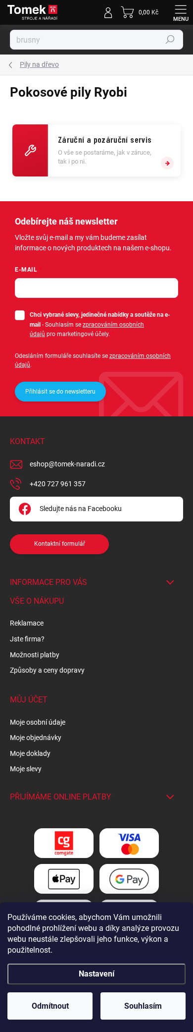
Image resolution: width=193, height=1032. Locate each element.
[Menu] (180, 12)
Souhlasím (143, 1006)
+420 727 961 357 (58, 484)
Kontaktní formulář (59, 543)
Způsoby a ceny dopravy (47, 670)
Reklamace (27, 623)
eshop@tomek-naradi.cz (67, 464)
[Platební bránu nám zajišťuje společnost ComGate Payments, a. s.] (64, 843)
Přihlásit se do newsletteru (60, 391)
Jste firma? (27, 639)
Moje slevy (26, 769)
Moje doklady (30, 753)
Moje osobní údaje (37, 722)
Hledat (170, 39)
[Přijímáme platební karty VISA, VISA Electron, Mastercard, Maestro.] (129, 843)
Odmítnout (50, 1006)
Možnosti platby (34, 655)
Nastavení (96, 973)
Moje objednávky (35, 738)
